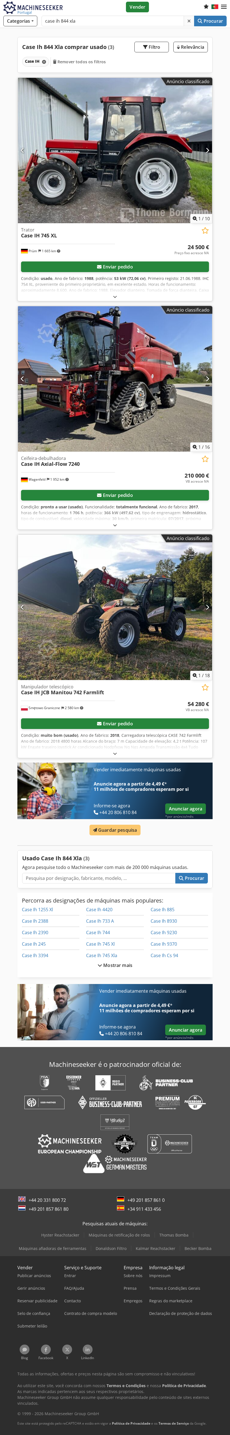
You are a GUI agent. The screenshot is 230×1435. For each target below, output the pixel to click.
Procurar (213, 21)
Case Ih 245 (34, 944)
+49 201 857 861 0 (146, 1200)
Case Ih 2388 (35, 921)
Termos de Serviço (173, 1423)
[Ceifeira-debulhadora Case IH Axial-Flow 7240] (115, 379)
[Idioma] (214, 7)
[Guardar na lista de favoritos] (205, 230)
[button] (224, 7)
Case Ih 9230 (164, 932)
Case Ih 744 (98, 932)
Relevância (192, 47)
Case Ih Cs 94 (164, 955)
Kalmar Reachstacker (155, 1248)
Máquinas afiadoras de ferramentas (52, 1248)
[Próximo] (207, 150)
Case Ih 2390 (35, 932)
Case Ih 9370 (164, 944)
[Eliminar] (189, 21)
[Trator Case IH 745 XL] (115, 150)
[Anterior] (22, 150)
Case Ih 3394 (35, 955)
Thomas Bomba (173, 1235)
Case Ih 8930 (164, 921)
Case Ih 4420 (99, 909)
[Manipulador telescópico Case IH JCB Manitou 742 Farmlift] (115, 607)
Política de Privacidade (131, 1423)
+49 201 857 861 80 (48, 1209)
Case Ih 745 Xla (101, 955)
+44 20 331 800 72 (47, 1200)
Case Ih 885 (162, 909)
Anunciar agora (185, 809)
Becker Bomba (198, 1248)
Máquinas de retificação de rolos (119, 1235)
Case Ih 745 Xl (100, 944)
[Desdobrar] (115, 296)
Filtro (154, 47)
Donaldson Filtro (111, 1248)
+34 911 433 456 (144, 1209)
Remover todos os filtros (81, 61)
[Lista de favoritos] (206, 7)
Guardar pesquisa (117, 830)
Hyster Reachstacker (60, 1235)
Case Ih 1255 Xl (37, 909)
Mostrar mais (117, 965)
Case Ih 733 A (100, 921)
